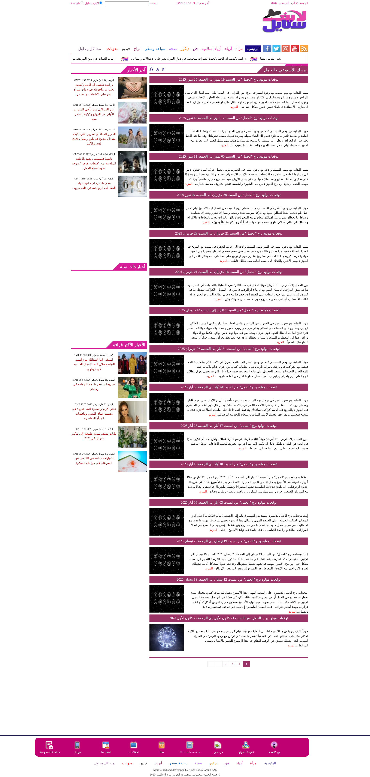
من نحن (218, 752)
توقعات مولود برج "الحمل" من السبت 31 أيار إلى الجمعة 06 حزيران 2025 (229, 349)
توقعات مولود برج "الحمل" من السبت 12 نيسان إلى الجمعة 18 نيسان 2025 (229, 579)
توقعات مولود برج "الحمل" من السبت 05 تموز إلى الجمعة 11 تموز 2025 (228, 156)
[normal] (157, 68)
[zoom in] (151, 68)
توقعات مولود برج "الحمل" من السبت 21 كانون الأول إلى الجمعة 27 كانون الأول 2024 (228, 618)
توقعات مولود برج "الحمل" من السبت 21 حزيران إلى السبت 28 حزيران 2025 (228, 233)
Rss (162, 752)
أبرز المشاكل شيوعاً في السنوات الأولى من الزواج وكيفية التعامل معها (94, 114)
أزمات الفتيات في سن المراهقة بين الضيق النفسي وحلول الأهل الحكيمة (79, 58)
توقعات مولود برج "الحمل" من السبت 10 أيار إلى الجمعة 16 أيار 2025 (229, 464)
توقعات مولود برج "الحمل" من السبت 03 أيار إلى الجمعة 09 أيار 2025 (229, 502)
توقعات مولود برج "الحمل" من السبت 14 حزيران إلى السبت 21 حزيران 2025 (228, 272)
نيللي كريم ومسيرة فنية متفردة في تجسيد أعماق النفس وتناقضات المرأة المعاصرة (94, 413)
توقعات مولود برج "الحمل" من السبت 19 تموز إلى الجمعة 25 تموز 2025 (228, 79)
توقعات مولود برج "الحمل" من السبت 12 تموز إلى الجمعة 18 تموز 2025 (228, 118)
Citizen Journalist (190, 752)
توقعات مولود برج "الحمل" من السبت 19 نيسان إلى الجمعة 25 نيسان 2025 (229, 541)
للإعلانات (134, 752)
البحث (153, 3)
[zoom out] (163, 68)
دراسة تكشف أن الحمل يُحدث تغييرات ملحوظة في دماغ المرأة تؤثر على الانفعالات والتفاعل (197, 58)
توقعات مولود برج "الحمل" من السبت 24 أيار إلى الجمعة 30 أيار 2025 (229, 387)
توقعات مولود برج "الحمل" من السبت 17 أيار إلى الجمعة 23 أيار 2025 (229, 426)
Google (75, 3)
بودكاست (274, 752)
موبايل (78, 752)
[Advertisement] (166, 22)
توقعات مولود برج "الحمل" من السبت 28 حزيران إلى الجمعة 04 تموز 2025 (228, 195)
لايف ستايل (92, 3)
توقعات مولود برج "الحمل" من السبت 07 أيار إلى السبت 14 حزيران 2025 (228, 310)
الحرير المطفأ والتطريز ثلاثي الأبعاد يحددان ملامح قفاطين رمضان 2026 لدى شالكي (94, 139)
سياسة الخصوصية (49, 752)
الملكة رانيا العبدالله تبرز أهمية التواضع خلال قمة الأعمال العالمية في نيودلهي (94, 364)
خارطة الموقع (246, 752)
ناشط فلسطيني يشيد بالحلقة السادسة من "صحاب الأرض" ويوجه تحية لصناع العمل (94, 163)
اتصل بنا (106, 752)
